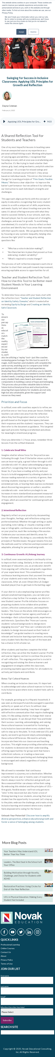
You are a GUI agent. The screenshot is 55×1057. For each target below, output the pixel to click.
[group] (27, 121)
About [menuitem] (3, 956)
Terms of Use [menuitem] (7, 963)
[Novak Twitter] (20, 932)
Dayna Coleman (9, 105)
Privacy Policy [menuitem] (7, 960)
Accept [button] (21, 32)
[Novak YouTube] (12, 932)
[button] (4, 121)
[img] (44, 121)
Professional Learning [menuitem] (10, 944)
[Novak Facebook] (4, 932)
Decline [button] (33, 32)
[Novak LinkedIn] (29, 932)
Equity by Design (18, 304)
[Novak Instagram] (37, 932)
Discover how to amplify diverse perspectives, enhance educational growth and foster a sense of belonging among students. (27, 818)
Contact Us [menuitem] (6, 952)
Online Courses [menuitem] (8, 948)
